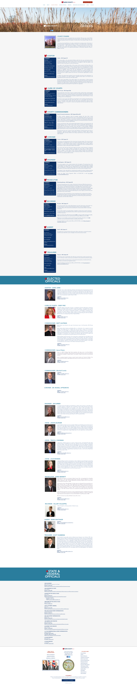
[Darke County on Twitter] (52, 30)
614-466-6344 (49, 618)
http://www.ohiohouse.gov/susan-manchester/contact (57, 619)
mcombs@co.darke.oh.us (64, 373)
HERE (76, 214)
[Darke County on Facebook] (51, 30)
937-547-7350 (63, 434)
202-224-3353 (51, 643)
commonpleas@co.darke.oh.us (65, 452)
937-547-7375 (52, 170)
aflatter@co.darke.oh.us (64, 361)
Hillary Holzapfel (86, 220)
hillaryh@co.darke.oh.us (50, 215)
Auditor (82, 654)
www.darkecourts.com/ (49, 105)
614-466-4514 (49, 595)
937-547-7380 (52, 190)
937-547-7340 (63, 472)
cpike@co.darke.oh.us (64, 316)
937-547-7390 (52, 211)
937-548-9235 (48, 239)
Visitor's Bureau (83, 673)
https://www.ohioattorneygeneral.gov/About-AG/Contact (58, 608)
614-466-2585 (49, 590)
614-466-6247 (50, 628)
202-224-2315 (51, 639)
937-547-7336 (63, 317)
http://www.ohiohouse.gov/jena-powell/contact (56, 613)
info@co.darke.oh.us (68, 654)
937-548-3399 (49, 237)
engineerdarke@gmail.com (63, 174)
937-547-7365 (49, 263)
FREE (89, 217)
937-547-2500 (48, 69)
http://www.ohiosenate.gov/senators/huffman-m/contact (57, 624)
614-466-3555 (49, 585)
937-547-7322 (52, 146)
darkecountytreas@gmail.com (63, 263)
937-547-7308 (51, 67)
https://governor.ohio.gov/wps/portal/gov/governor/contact (58, 586)
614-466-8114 (49, 612)
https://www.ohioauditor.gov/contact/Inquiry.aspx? (56, 596)
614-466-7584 (49, 623)
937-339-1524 (53, 634)
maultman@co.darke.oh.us (64, 344)
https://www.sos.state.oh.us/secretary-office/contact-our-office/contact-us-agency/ (62, 591)
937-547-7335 (53, 98)
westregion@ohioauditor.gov (54, 599)
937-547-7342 (48, 265)
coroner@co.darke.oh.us (64, 391)
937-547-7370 (52, 120)
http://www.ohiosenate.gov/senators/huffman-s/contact (57, 629)
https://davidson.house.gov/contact (54, 635)
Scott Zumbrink (86, 262)
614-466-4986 (49, 607)
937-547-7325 (63, 453)
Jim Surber (90, 173)
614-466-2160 (49, 603)
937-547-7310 (52, 65)
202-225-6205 (51, 633)
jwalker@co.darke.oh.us (64, 471)
